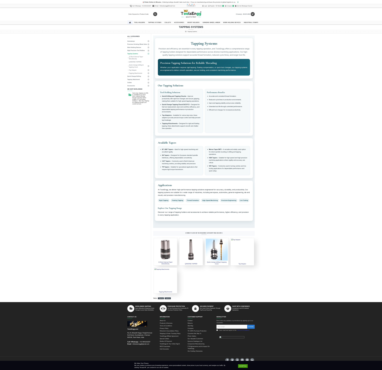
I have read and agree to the (233, 330)
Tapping (161, 298)
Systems (167, 298)
